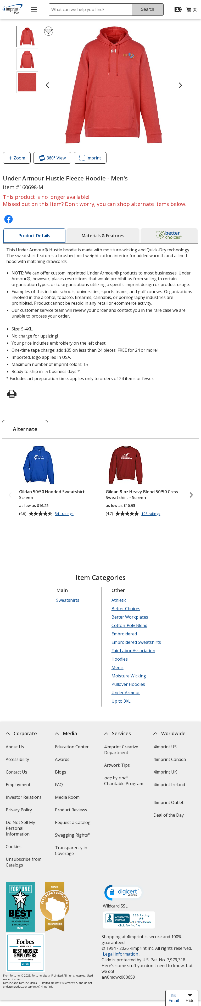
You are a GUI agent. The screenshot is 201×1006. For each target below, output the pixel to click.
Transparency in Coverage (72, 852)
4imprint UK (165, 772)
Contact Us (16, 772)
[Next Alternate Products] (191, 495)
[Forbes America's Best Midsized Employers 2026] (25, 953)
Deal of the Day (168, 815)
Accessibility (17, 759)
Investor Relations (24, 798)
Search (147, 9)
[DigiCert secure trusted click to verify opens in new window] (124, 893)
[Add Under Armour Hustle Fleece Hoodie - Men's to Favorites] (48, 31)
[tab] (34, 235)
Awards (62, 759)
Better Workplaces (129, 617)
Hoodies (119, 659)
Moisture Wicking (128, 676)
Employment (17, 784)
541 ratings (65, 514)
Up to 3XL (120, 701)
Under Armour (125, 693)
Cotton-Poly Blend (129, 625)
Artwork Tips (117, 765)
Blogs (60, 772)
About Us (14, 747)
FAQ (59, 784)
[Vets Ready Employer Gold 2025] (54, 907)
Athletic (118, 600)
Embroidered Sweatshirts (136, 642)
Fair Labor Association (133, 651)
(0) (192, 11)
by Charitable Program (123, 780)
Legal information (120, 954)
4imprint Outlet (168, 802)
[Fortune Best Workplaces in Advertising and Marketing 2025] (20, 907)
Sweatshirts (67, 600)
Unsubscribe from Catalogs (23, 863)
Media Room (67, 797)
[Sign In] (179, 9)
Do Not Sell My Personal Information (24, 830)
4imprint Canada (169, 759)
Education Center (72, 747)
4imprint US (165, 747)
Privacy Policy (19, 811)
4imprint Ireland (169, 784)
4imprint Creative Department (121, 749)
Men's (117, 667)
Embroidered (124, 634)
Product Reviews (71, 810)
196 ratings (151, 514)
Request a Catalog (73, 822)
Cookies (14, 848)
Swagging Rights (72, 835)
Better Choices (125, 608)
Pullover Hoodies (128, 684)
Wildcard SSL (115, 908)
